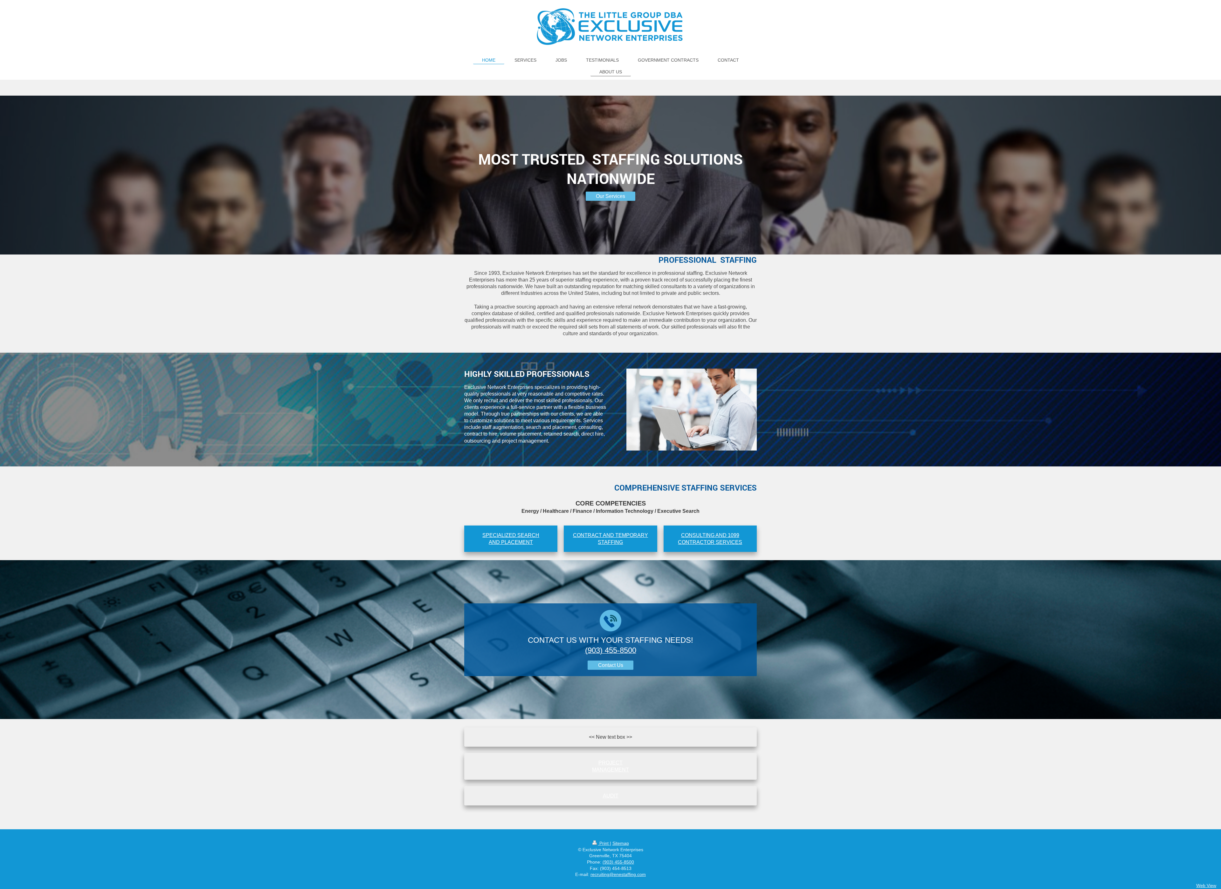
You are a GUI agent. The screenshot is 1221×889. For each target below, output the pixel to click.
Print (604, 843)
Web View (1206, 885)
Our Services (610, 196)
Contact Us (610, 665)
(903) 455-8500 (618, 862)
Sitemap (620, 843)
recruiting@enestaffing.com (618, 874)
